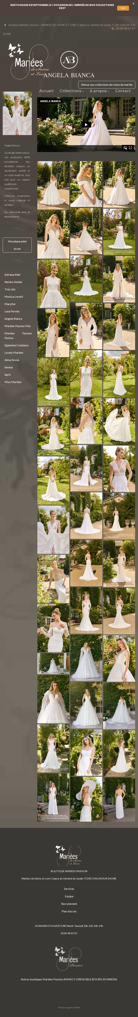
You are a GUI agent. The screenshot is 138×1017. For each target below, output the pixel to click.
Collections (70, 91)
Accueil (46, 91)
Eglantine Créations (16, 345)
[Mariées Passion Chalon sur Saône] (30, 62)
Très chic (10, 289)
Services (69, 888)
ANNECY (69, 979)
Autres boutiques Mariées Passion (42, 979)
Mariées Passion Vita (17, 326)
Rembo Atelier (13, 282)
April (7, 374)
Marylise (9, 304)
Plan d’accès (69, 911)
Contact (123, 91)
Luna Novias (12, 311)
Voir (123, 8)
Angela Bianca (13, 318)
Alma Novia (11, 360)
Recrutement (69, 903)
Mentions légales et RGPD (69, 1007)
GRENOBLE (83, 979)
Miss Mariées (12, 382)
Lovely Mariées (13, 352)
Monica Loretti (13, 296)
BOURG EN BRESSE (104, 979)
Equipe (69, 896)
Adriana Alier (12, 274)
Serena (8, 367)
